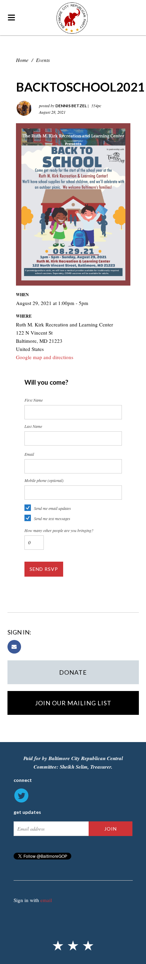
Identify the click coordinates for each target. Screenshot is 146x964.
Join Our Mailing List (73, 703)
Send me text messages (52, 518)
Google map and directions (44, 357)
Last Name (33, 426)
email (46, 900)
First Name (33, 400)
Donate (73, 672)
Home (22, 60)
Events (43, 60)
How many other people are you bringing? (58, 530)
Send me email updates (52, 508)
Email (29, 454)
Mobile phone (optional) (43, 480)
